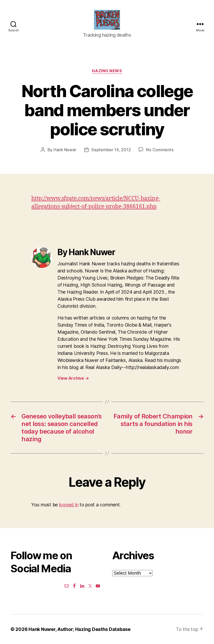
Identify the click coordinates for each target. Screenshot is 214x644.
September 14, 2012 (111, 149)
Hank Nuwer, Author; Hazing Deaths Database (79, 629)
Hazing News (107, 71)
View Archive (73, 378)
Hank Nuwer (65, 149)
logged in (69, 504)
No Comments (159, 149)
